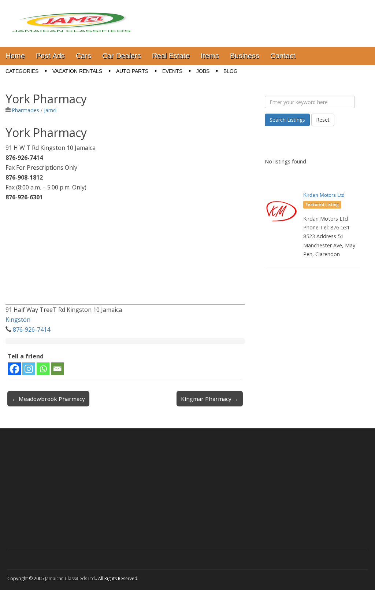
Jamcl (50, 110)
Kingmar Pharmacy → (209, 398)
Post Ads (50, 56)
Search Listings (287, 119)
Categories (21, 71)
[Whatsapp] (43, 368)
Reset (323, 119)
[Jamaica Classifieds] (71, 18)
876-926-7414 (31, 329)
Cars (83, 56)
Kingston (17, 320)
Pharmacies (25, 110)
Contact (283, 56)
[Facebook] (14, 368)
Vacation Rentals (77, 71)
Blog (230, 71)
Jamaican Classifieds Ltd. (70, 578)
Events (172, 71)
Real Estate (171, 56)
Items (210, 56)
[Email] (57, 368)
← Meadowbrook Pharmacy (48, 398)
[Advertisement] (125, 253)
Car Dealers (121, 56)
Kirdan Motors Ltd (324, 195)
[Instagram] (28, 368)
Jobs (202, 71)
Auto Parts (132, 71)
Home (15, 56)
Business (244, 56)
